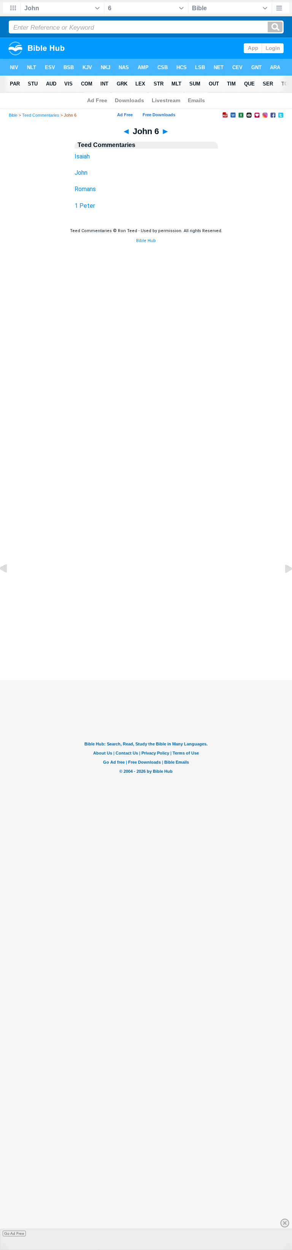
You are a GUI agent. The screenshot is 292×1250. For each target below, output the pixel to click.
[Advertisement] (146, 634)
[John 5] (9, 586)
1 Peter (85, 205)
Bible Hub (146, 240)
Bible (13, 115)
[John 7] (282, 586)
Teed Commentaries (40, 115)
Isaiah (82, 156)
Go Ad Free (14, 1233)
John (81, 172)
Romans (85, 189)
